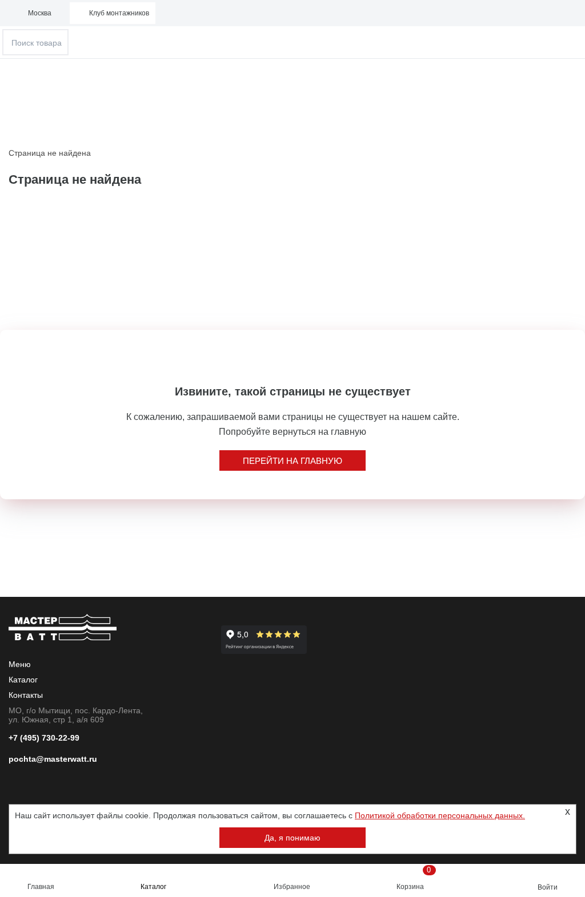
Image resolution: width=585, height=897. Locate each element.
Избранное (292, 887)
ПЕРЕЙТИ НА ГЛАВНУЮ (292, 461)
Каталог (153, 887)
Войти (548, 887)
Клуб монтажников (119, 13)
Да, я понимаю (292, 837)
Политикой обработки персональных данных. (440, 815)
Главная (40, 887)
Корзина (413, 878)
